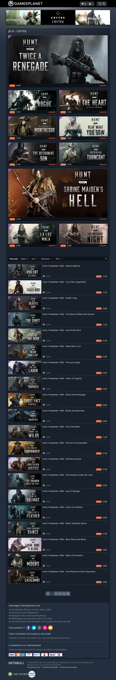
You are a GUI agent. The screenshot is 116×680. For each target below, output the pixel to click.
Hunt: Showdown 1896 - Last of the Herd (62, 330)
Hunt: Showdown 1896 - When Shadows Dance (65, 523)
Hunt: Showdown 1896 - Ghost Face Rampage (64, 394)
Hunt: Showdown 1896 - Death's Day (60, 298)
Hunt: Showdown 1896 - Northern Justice (62, 458)
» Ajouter (103, 85)
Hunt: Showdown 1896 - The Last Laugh (61, 362)
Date (23, 258)
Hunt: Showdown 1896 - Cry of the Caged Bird (64, 282)
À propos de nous (33, 667)
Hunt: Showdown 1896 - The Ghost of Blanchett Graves (68, 314)
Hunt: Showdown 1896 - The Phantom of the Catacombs (69, 571)
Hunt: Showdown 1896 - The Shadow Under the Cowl (68, 475)
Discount (45, 258)
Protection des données (68, 667)
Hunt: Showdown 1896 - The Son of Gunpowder (65, 442)
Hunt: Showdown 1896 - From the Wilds (61, 426)
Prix (58, 258)
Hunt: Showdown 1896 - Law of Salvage (61, 491)
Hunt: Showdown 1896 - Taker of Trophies (62, 378)
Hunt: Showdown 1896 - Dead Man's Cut (62, 346)
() (84, 3)
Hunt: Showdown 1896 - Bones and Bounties (64, 410)
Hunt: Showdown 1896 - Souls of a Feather (63, 507)
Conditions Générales (50, 667)
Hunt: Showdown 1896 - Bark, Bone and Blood (64, 539)
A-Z (33, 258)
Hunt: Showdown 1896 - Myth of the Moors (63, 555)
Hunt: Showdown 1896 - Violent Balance (61, 266)
